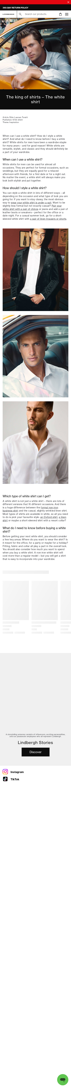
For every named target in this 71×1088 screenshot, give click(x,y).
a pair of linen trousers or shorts (48, 218)
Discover (36, 752)
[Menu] (66, 14)
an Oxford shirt (49, 517)
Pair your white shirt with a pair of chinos (32, 207)
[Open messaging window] (62, 1079)
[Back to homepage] (8, 14)
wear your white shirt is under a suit (31, 202)
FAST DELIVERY (10, 7)
